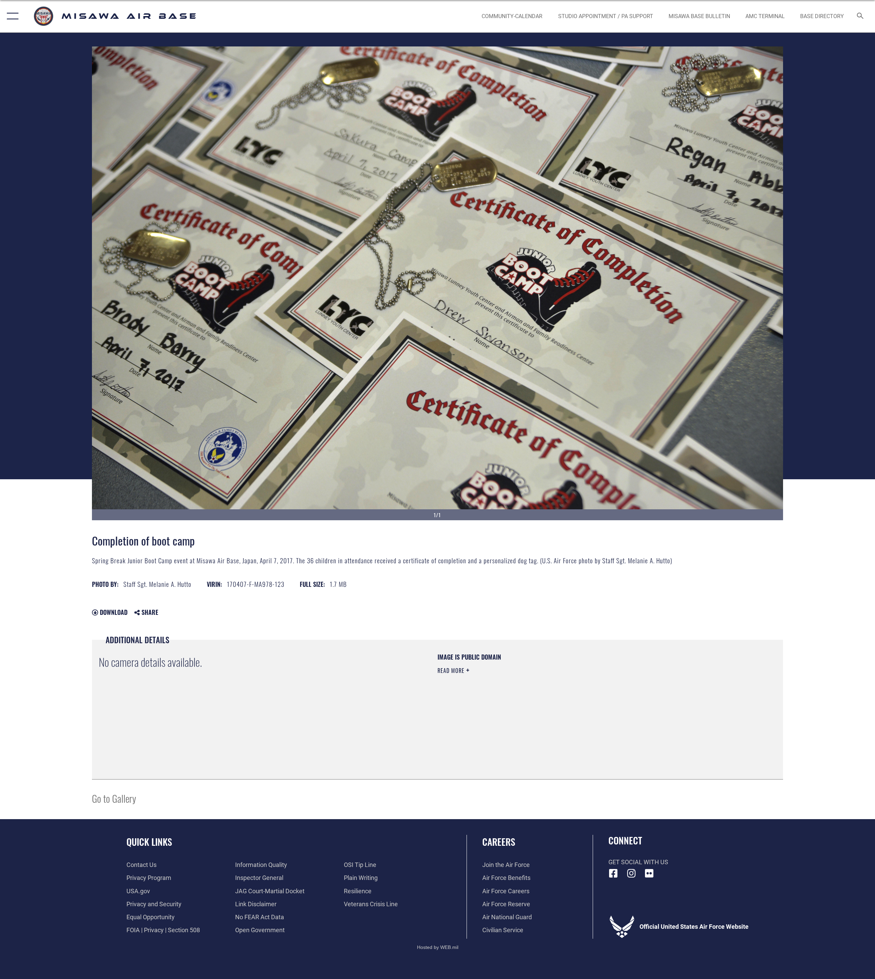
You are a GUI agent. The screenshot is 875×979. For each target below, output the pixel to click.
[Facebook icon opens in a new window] (613, 873)
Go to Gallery (114, 798)
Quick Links (149, 842)
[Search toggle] (860, 16)
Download (112, 612)
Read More (452, 670)
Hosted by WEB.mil (437, 947)
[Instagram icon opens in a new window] (631, 873)
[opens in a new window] (649, 873)
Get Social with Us (638, 862)
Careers (498, 842)
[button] (11, 16)
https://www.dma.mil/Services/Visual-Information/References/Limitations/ (518, 704)
